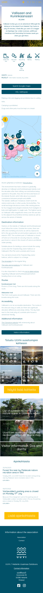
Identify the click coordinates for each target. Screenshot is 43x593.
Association (21, 537)
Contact (21, 541)
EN (39, 2)
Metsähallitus (27, 183)
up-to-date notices (32, 271)
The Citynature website (10, 323)
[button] (24, 2)
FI (28, 2)
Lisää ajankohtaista (21, 516)
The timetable (7, 261)
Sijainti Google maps (21, 86)
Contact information (21, 568)
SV (33, 2)
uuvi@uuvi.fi (21, 572)
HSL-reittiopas (21, 92)
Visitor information (21, 332)
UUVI (4, 2)
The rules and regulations (11, 265)
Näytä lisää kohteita (21, 390)
